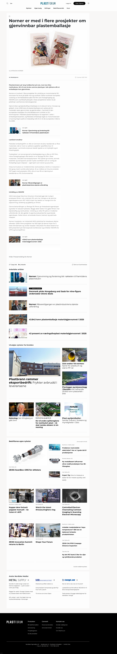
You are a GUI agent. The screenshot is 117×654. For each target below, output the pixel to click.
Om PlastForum (60, 630)
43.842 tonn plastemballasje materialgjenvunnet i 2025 (32, 241)
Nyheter (29, 8)
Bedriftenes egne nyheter (20, 441)
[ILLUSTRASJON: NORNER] (48, 49)
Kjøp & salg (38, 8)
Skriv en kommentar (80, 264)
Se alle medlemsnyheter (80, 566)
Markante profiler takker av (44, 584)
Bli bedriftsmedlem (33, 625)
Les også (24, 127)
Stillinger (47, 8)
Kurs (68, 8)
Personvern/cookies (47, 625)
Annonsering (31, 628)
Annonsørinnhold (46, 628)
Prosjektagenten (32, 630)
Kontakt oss (59, 628)
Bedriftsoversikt (58, 8)
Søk (11, 3)
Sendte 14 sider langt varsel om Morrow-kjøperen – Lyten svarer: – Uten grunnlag (19, 585)
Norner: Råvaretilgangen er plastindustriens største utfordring (35, 184)
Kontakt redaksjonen (62, 625)
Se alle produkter (32, 633)
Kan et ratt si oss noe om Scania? (72, 584)
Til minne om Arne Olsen (43, 593)
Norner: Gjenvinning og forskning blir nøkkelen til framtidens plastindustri (36, 132)
